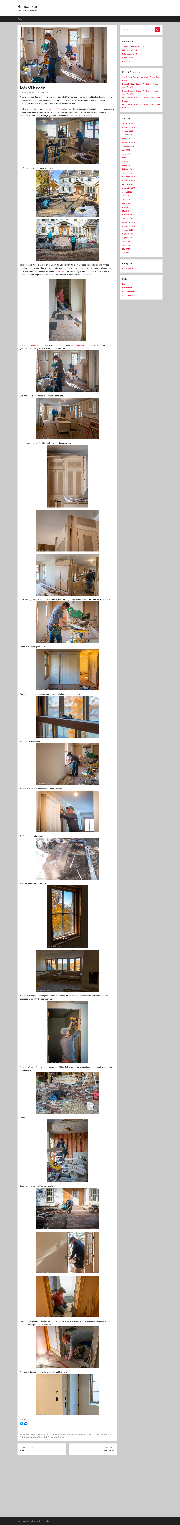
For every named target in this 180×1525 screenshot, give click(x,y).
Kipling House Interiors (57, 1434)
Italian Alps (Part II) (129, 50)
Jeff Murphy (45, 1434)
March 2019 (126, 211)
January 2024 (127, 123)
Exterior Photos (128, 62)
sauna (31, 1437)
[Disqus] (67, 1487)
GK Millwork (33, 345)
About (20, 19)
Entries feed (127, 288)
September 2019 (128, 188)
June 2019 (126, 200)
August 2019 (127, 192)
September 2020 (128, 146)
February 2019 (128, 215)
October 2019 (127, 184)
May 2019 (126, 203)
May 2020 (126, 158)
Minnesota (81, 1434)
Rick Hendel (24, 1437)
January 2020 (127, 173)
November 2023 (128, 127)
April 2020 (126, 162)
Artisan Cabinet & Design (53, 109)
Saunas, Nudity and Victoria (133, 46)
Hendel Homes (35, 1434)
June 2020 (126, 154)
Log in (124, 284)
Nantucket (99, 1434)
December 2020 (128, 142)
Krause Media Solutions (79, 345)
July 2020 (126, 150)
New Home (107, 1434)
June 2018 (126, 245)
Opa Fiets (45, 92)
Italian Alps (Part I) (129, 54)
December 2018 (128, 222)
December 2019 (128, 177)
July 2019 (126, 196)
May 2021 (126, 139)
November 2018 (128, 226)
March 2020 (126, 165)
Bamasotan (28, 6)
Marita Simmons (71, 1434)
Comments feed (128, 292)
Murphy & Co (90, 1434)
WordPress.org (128, 295)
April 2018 (126, 253)
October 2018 (127, 230)
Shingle (45, 1437)
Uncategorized (128, 268)
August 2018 (127, 238)
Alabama (26, 1434)
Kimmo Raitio (127, 84)
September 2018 (128, 234)
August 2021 (127, 135)
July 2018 (126, 241)
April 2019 (126, 207)
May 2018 (126, 249)
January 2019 (127, 219)
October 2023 (127, 131)
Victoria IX (62, 271)
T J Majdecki (52, 1437)
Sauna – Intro (127, 58)
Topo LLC (61, 1437)
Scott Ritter (38, 1437)
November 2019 (128, 181)
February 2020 (128, 169)
